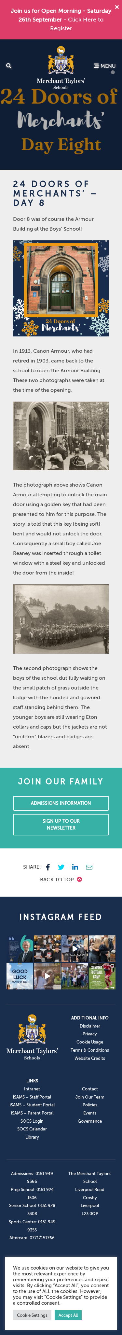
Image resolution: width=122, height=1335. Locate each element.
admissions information (61, 803)
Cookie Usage (89, 1042)
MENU (107, 66)
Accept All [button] (68, 1315)
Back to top (57, 880)
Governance (90, 1121)
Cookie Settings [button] (32, 1315)
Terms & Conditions (90, 1050)
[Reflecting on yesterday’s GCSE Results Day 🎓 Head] (20, 948)
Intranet (32, 1088)
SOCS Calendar (32, 1129)
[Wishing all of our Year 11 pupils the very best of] (20, 976)
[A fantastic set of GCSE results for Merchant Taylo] (102, 948)
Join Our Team (89, 1097)
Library (32, 1137)
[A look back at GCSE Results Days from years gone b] (74, 976)
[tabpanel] (61, 104)
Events (89, 1113)
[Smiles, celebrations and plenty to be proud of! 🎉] (47, 948)
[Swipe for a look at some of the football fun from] (102, 976)
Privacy (90, 1033)
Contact (90, 1088)
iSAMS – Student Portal (32, 1104)
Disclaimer (90, 1026)
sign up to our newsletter (61, 825)
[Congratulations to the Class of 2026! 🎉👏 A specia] (74, 948)
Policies (90, 1104)
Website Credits (90, 1058)
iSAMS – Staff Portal (32, 1097)
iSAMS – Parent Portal (32, 1113)
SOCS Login (32, 1121)
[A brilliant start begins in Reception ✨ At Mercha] (47, 976)
